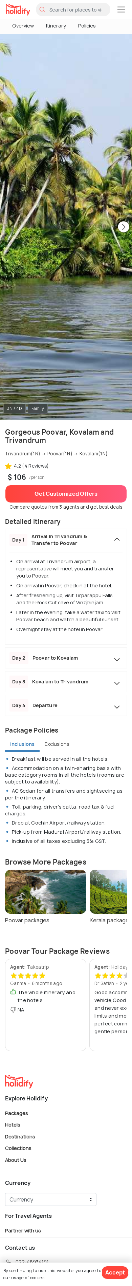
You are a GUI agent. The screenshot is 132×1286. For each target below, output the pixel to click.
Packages (16, 1113)
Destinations (20, 1136)
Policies (87, 25)
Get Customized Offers (66, 493)
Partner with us (23, 1230)
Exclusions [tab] (57, 744)
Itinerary (56, 25)
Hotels (12, 1124)
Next (123, 227)
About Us (15, 1160)
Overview (23, 25)
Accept (115, 1272)
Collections (18, 1148)
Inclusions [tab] (22, 744)
